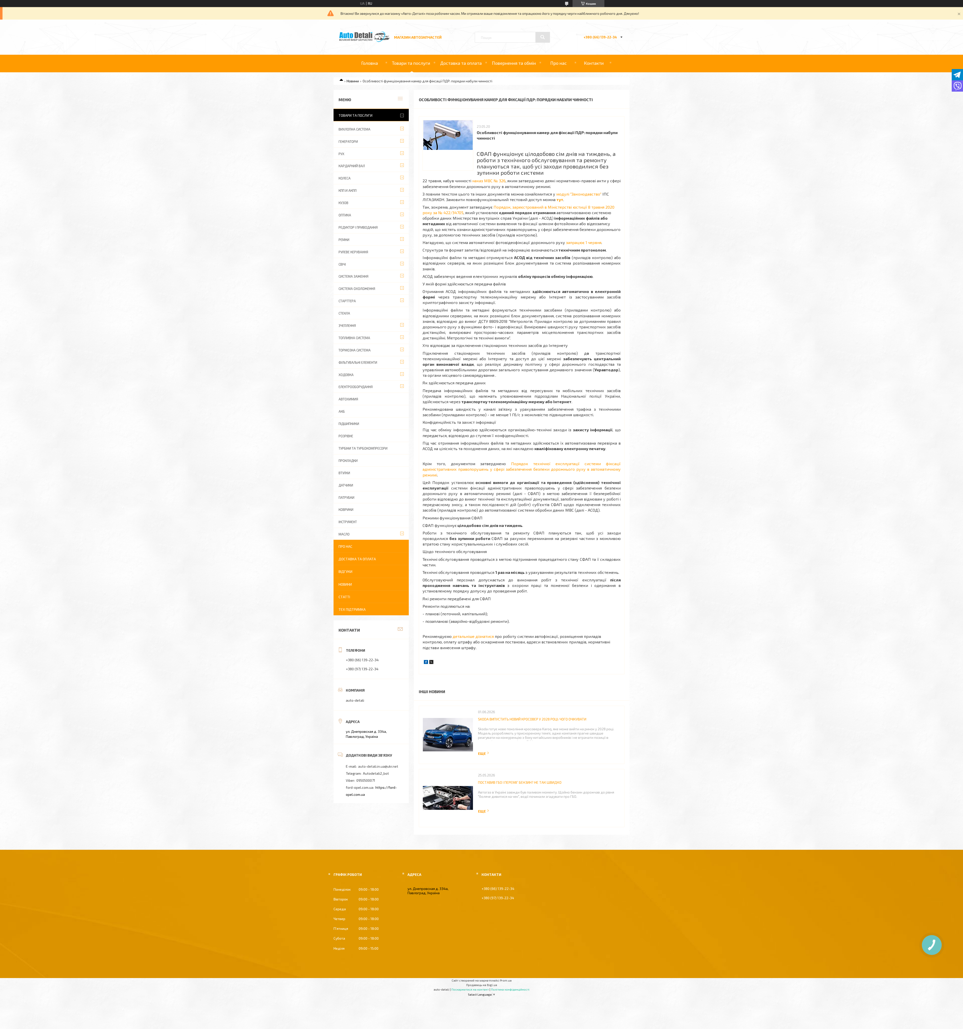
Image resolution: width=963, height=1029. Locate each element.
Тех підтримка (352, 609)
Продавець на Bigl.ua (481, 985)
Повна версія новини (484, 753)
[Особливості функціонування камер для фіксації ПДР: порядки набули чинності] (448, 145)
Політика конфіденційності (510, 989)
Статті (344, 597)
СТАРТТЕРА (347, 301)
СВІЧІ (342, 264)
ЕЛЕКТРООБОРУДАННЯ (356, 387)
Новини (353, 81)
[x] (431, 662)
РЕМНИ (344, 240)
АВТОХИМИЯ (348, 399)
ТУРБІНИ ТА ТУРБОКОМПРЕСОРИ (363, 448)
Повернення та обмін (514, 63)
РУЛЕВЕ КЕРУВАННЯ (353, 252)
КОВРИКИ (346, 510)
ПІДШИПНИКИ (349, 424)
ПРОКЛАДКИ (348, 461)
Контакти (594, 63)
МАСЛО (344, 534)
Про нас (558, 63)
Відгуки (345, 571)
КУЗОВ (343, 203)
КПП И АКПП (348, 191)
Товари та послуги (411, 63)
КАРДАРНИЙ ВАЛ (352, 166)
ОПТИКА (345, 215)
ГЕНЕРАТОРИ (348, 142)
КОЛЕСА (345, 178)
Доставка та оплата (461, 63)
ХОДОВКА (346, 375)
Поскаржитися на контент (470, 989)
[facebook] (426, 662)
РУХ (341, 154)
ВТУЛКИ (344, 473)
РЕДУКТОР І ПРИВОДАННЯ (358, 227)
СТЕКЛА (344, 313)
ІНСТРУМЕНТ (348, 522)
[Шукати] (542, 37)
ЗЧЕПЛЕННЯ (347, 326)
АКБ (342, 411)
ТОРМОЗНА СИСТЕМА (355, 350)
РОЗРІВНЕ (346, 436)
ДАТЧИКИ (346, 485)
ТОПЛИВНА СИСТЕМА (354, 338)
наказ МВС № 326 (488, 180)
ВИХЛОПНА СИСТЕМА (354, 129)
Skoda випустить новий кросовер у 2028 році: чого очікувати (532, 719)
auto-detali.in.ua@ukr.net (378, 766)
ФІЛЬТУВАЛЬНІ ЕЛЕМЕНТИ (358, 362)
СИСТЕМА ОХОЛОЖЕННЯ (357, 289)
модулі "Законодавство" (578, 194)
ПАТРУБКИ (346, 498)
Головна (369, 63)
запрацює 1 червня (583, 242)
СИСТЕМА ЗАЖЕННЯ (353, 276)
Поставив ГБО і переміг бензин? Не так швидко (519, 782)
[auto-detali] (364, 40)
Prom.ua (506, 980)
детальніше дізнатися (473, 636)
